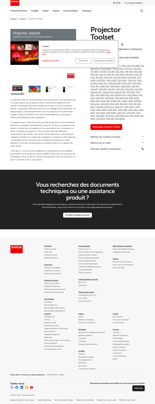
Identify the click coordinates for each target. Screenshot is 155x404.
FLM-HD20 (111, 80)
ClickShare (48, 246)
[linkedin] (21, 387)
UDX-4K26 (111, 113)
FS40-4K (132, 80)
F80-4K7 (129, 72)
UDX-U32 (121, 113)
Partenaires (86, 11)
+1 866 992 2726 (55, 375)
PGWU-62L (116, 101)
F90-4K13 (119, 74)
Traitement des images (86, 292)
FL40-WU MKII (119, 77)
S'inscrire (138, 388)
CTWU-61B (125, 66)
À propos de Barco (70, 11)
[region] (78, 54)
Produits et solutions (18, 11)
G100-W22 (115, 86)
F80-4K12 (119, 72)
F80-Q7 (102, 74)
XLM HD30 (120, 119)
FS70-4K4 (126, 83)
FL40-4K (138, 74)
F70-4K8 (94, 72)
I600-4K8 (105, 101)
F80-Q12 (94, 74)
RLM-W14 (114, 104)
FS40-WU (102, 83)
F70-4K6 (137, 69)
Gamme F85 (119, 92)
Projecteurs (48, 265)
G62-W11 (120, 89)
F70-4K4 (128, 69)
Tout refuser (83, 61)
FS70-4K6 (136, 83)
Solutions (47, 314)
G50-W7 (94, 89)
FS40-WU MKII (114, 83)
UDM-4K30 (101, 110)
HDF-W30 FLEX (102, 95)
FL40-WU (108, 77)
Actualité (34, 11)
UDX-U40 (130, 113)
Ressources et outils (100, 143)
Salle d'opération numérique (122, 246)
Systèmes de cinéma (51, 280)
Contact (45, 11)
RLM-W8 (132, 104)
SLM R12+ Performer (104, 107)
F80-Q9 (110, 74)
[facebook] (16, 387)
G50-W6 (135, 86)
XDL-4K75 (100, 119)
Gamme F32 (107, 92)
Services (115, 259)
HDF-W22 (130, 92)
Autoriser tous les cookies (104, 61)
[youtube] (31, 387)
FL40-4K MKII (96, 77)
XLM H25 (110, 119)
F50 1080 (135, 66)
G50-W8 (102, 89)
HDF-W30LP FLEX (118, 95)
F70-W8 (110, 72)
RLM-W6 (124, 104)
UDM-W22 (133, 110)
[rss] (26, 387)
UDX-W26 (99, 116)
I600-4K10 (134, 98)
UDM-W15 (112, 110)
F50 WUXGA (117, 69)
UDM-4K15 (129, 107)
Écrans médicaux (84, 246)
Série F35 (119, 107)
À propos (116, 329)
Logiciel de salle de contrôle (88, 279)
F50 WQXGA (106, 69)
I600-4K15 (95, 101)
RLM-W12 (105, 104)
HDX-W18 (109, 98)
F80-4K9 (138, 72)
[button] (80, 89)
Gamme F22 (95, 92)
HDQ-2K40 (132, 95)
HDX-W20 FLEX (121, 98)
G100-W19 (104, 86)
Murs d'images (49, 299)
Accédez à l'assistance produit (77, 215)
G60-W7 (111, 89)
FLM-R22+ (122, 80)
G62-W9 (138, 89)
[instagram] (11, 387)
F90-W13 (129, 74)
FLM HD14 (131, 77)
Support (56, 11)
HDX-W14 (99, 98)
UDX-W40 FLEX (122, 116)
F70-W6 (102, 72)
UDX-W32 (109, 116)
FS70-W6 (94, 86)
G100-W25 (125, 86)
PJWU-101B (127, 101)
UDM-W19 (122, 110)
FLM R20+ (100, 80)
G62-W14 (129, 89)
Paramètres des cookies (50, 60)
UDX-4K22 (100, 113)
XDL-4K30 (134, 116)
